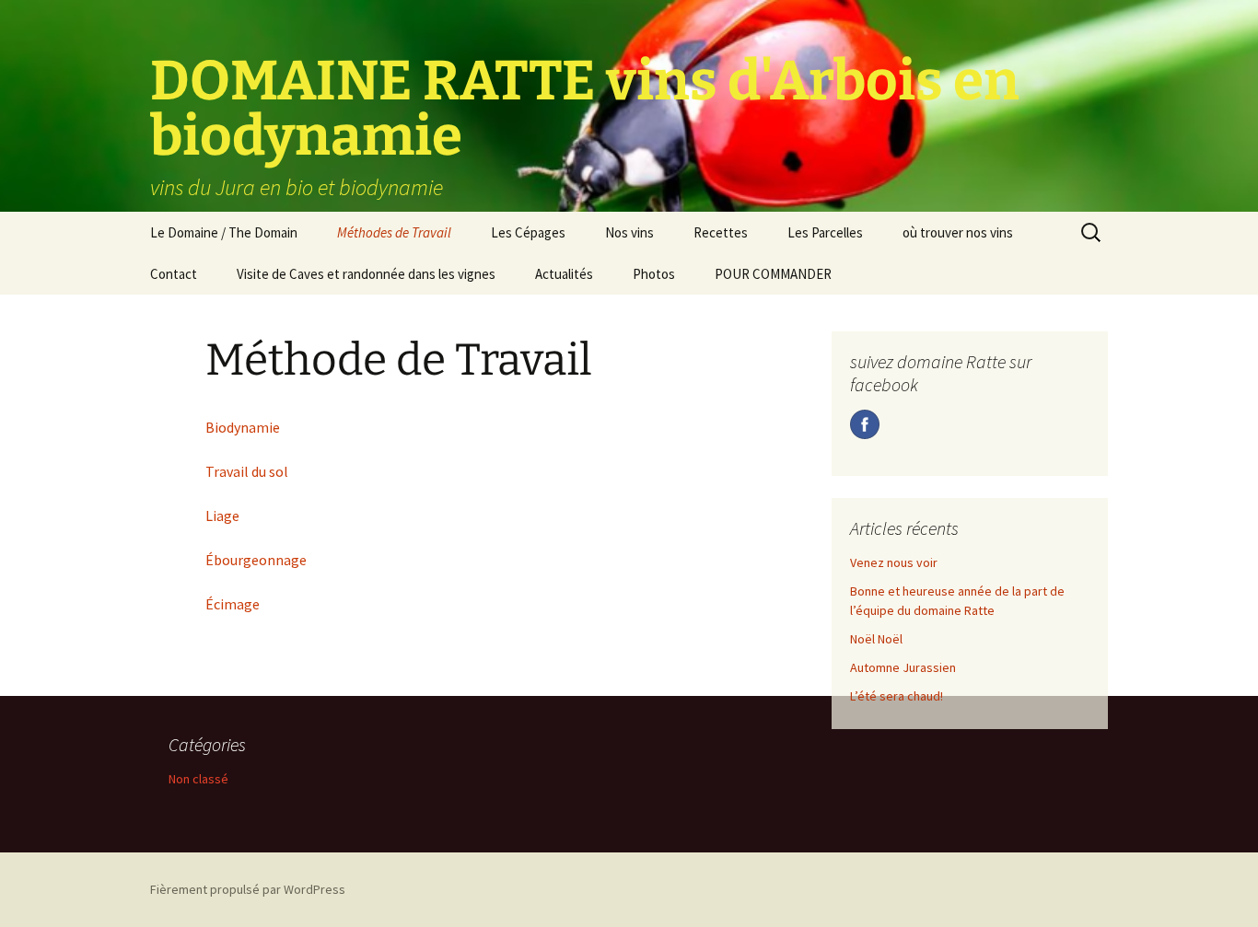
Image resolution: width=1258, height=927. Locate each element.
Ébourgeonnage (256, 559)
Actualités (564, 274)
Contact (173, 274)
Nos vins (629, 232)
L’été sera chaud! (896, 696)
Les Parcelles (825, 232)
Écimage (232, 604)
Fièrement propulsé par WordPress (247, 889)
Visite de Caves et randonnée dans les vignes (366, 274)
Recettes (720, 232)
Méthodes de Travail (394, 232)
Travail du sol (246, 471)
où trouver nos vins (958, 232)
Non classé (198, 779)
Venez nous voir (894, 562)
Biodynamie (242, 427)
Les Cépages (528, 232)
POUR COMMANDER (773, 274)
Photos (654, 274)
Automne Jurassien (903, 667)
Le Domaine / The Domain (223, 232)
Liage (222, 515)
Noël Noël (876, 639)
